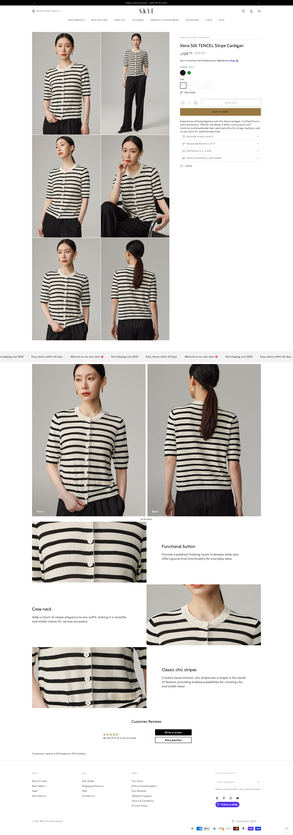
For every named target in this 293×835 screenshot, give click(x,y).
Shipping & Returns (93, 785)
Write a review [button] (173, 732)
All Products (39, 795)
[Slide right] (258, 2)
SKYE (42, 821)
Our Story (137, 780)
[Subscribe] (259, 782)
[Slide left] (34, 2)
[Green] (189, 73)
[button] (243, 11)
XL (208, 85)
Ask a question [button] (173, 740)
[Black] (183, 73)
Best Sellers (39, 785)
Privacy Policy (140, 805)
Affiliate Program (142, 795)
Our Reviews (139, 790)
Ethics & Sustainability (144, 785)
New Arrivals (39, 780)
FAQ (84, 790)
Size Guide (88, 780)
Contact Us (88, 795)
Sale (34, 790)
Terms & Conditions (143, 800)
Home (182, 38)
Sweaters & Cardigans (198, 38)
